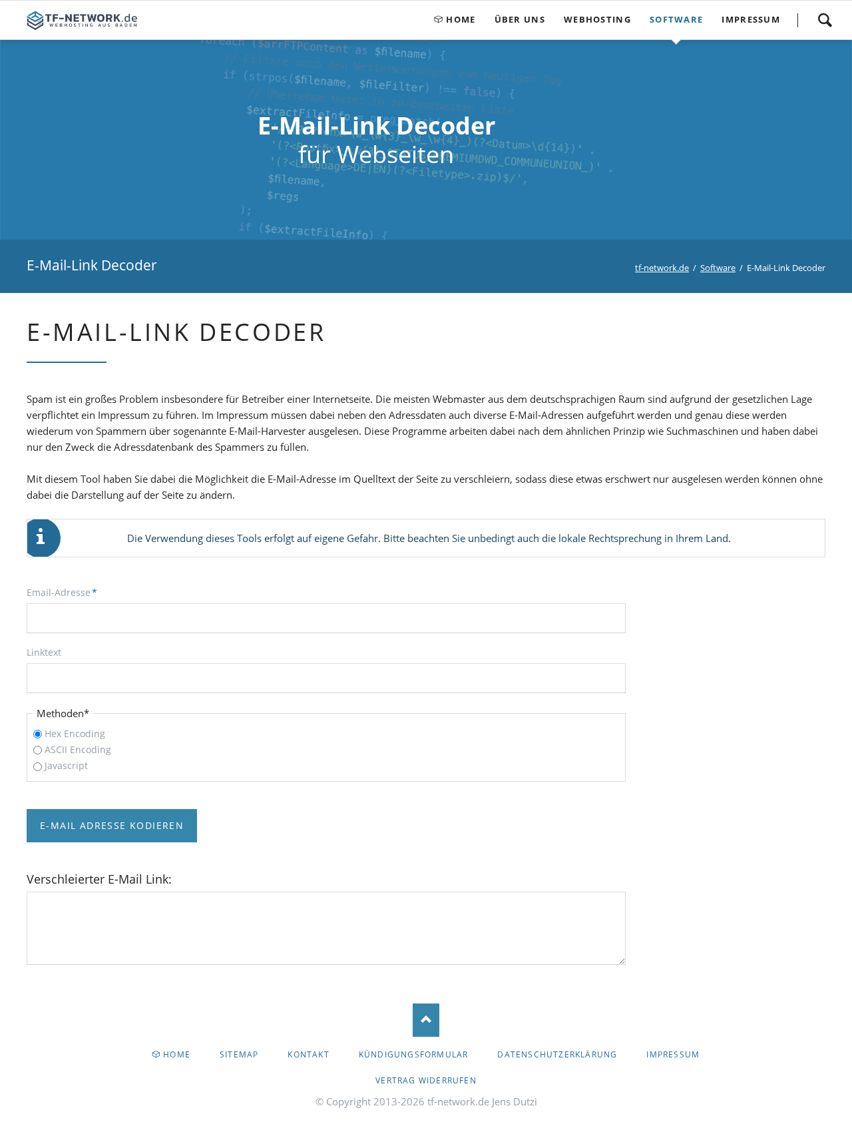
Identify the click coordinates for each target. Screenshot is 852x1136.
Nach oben (426, 1020)
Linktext (44, 652)
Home (176, 1054)
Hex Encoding (75, 733)
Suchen (824, 20)
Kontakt (308, 1054)
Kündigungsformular (414, 1054)
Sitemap (239, 1054)
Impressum (673, 1054)
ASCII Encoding (78, 749)
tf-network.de (662, 268)
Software (718, 268)
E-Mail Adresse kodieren (112, 825)
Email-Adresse (62, 592)
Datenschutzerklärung (557, 1054)
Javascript (66, 765)
